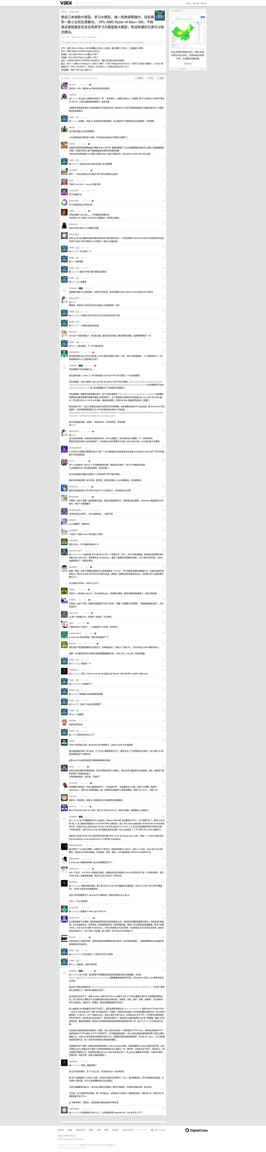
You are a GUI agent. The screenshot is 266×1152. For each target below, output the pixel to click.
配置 (161, 78)
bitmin (72, 740)
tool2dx (72, 94)
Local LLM (74, 11)
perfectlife (74, 200)
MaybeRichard (76, 845)
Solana (115, 1129)
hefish (72, 210)
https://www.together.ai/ (79, 387)
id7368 (183, 69)
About (61, 1129)
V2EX (63, 11)
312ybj (72, 599)
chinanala (75, 163)
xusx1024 (73, 612)
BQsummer (74, 858)
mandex (72, 796)
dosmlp (72, 720)
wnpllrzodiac (75, 509)
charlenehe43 (75, 447)
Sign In (203, 3)
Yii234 (72, 589)
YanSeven (73, 486)
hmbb (73, 37)
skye (71, 180)
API (98, 1129)
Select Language (159, 1130)
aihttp (72, 127)
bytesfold (73, 190)
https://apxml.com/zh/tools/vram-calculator (136, 394)
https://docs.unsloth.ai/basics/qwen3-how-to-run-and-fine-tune (119, 384)
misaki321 (73, 540)
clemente (73, 224)
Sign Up (196, 3)
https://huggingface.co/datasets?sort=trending (89, 977)
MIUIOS (72, 520)
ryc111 (72, 460)
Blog (91, 1129)
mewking (73, 669)
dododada (74, 496)
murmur (72, 84)
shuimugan (76, 315)
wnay (71, 766)
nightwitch (74, 352)
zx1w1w (72, 806)
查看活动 (188, 63)
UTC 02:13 (83, 1145)
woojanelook (75, 633)
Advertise (80, 1129)
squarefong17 (75, 550)
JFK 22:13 (111, 1145)
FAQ (106, 1129)
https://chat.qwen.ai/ (132, 1008)
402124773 (74, 298)
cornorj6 (73, 782)
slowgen (73, 288)
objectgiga (74, 234)
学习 (151, 78)
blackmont (74, 868)
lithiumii (73, 331)
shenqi (72, 937)
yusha (72, 143)
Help (70, 1129)
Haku (71, 623)
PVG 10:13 (93, 1145)
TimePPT (73, 170)
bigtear (72, 643)
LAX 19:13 (102, 1145)
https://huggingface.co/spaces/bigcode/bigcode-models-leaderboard (120, 986)
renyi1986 (73, 907)
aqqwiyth (73, 530)
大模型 (140, 78)
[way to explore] (66, 3)
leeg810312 (74, 917)
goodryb (73, 566)
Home (188, 3)
